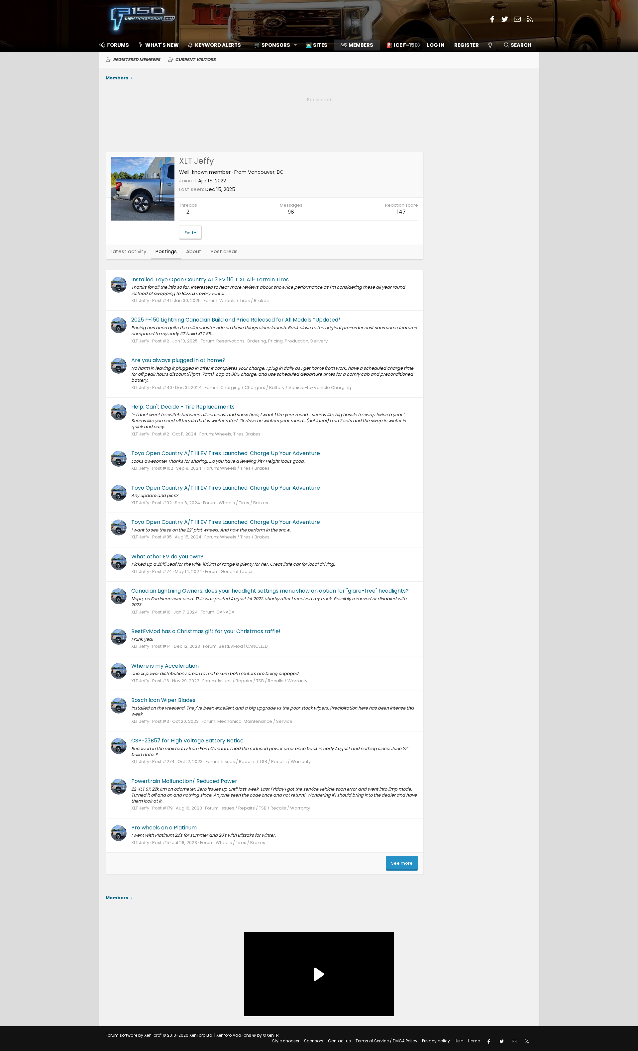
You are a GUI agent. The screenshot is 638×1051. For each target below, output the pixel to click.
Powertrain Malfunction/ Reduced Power (184, 781)
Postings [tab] (166, 251)
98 (291, 212)
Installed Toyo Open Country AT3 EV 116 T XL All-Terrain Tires (210, 279)
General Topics (237, 571)
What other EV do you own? (167, 556)
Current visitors (195, 59)
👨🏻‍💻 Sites (316, 45)
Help (459, 1041)
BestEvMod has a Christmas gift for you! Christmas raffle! (205, 631)
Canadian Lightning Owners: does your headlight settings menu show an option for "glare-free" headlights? (270, 591)
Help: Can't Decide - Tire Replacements (183, 407)
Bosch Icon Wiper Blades (163, 700)
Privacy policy (436, 1041)
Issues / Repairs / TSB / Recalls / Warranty (262, 681)
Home (474, 1041)
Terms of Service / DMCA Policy (386, 1041)
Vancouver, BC (266, 171)
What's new (162, 45)
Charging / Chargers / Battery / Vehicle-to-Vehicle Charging (285, 387)
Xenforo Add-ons (247, 1035)
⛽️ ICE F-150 (402, 45)
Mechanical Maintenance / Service (254, 721)
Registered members (136, 59)
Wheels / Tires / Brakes (244, 300)
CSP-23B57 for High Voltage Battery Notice (187, 740)
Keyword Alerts (218, 45)
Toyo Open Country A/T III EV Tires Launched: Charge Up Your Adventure (225, 453)
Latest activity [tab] (128, 251)
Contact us (339, 1041)
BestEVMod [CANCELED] (244, 646)
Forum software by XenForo (159, 1035)
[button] (273, 45)
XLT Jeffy (140, 300)
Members (361, 45)
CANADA (225, 612)
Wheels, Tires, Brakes (238, 434)
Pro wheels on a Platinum (164, 827)
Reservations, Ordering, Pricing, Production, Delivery (272, 341)
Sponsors (313, 1041)
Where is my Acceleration (165, 666)
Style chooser (285, 1041)
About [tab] (193, 251)
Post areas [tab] (224, 251)
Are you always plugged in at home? (178, 360)
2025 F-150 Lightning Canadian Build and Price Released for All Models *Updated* (236, 320)
